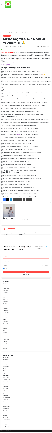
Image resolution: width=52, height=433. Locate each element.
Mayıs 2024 (5, 341)
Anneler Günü (6, 357)
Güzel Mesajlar (12, 32)
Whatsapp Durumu (7, 424)
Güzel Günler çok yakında (7, 65)
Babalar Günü (6, 366)
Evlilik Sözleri (6, 377)
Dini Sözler (5, 370)
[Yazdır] (30, 199)
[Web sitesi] (3, 221)
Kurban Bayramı (6, 397)
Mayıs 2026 (5, 290)
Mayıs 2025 (5, 314)
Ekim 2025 (5, 303)
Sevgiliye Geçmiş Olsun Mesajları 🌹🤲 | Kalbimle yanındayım (25, 248)
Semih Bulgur (8, 218)
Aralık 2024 (5, 326)
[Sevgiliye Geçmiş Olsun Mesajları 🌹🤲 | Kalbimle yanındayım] (26, 238)
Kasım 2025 (5, 301)
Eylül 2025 (5, 306)
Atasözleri (5, 364)
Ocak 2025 (5, 323)
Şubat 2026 (5, 294)
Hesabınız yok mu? (26, 274)
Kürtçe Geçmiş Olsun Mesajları (8, 62)
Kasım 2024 (5, 328)
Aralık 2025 (5, 299)
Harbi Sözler (5, 388)
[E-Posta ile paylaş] (27, 199)
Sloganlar (5, 415)
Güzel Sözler (5, 386)
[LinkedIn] (11, 199)
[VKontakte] (24, 199)
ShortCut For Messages (23, 430)
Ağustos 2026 (6, 283)
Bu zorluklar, (26, 196)
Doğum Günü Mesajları (8, 373)
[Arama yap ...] (50, 5)
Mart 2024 (5, 346)
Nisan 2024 (5, 343)
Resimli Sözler (6, 408)
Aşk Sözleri (5, 361)
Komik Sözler (5, 395)
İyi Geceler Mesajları (7, 393)
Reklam (4, 404)
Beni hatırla (6, 268)
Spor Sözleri (5, 417)
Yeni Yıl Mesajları (6, 426)
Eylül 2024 (5, 332)
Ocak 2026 (5, 297)
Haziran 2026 (6, 288)
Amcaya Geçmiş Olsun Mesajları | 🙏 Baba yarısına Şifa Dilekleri (9, 248)
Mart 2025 (5, 319)
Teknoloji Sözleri (6, 419)
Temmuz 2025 (6, 310)
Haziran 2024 (6, 339)
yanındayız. (18, 134)
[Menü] (1, 5)
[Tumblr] (14, 199)
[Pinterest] (17, 199)
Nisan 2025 (5, 317)
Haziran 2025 (6, 312)
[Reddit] (20, 199)
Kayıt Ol (26, 272)
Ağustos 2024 (6, 334)
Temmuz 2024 (6, 337)
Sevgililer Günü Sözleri (8, 413)
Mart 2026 (5, 292)
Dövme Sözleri (6, 375)
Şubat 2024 (5, 348)
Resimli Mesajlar (6, 406)
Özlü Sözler (5, 401)
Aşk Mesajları (6, 359)
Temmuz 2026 (6, 286)
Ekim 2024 (5, 330)
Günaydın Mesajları (7, 381)
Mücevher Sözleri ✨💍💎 (41, 246)
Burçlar (4, 368)
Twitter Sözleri (6, 421)
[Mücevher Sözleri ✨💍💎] (41, 238)
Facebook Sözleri (6, 379)
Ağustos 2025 (6, 308)
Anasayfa (6, 32)
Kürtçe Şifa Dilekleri (6, 64)
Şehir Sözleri (5, 410)
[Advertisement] (26, 18)
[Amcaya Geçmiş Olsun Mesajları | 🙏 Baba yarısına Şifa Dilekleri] (10, 238)
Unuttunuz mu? (45, 265)
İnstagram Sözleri (6, 390)
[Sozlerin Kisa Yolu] (8, 4)
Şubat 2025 (5, 321)
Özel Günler (5, 399)
